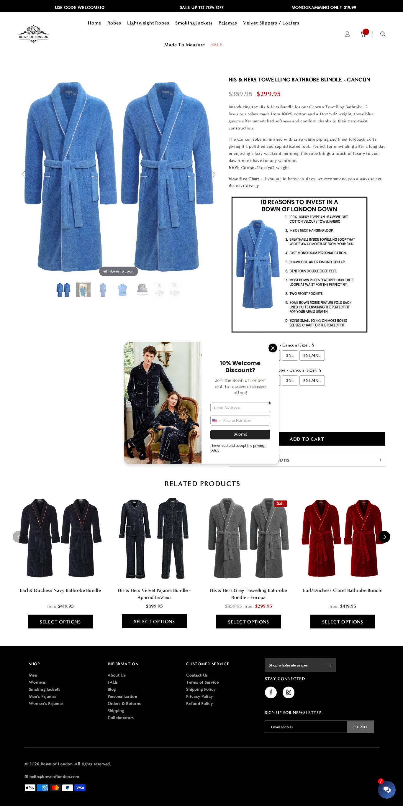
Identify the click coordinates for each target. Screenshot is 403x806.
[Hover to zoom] (119, 176)
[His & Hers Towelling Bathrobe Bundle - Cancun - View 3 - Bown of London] (104, 290)
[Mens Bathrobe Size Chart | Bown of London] (160, 290)
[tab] (201, 484)
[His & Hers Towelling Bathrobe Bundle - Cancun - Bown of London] (64, 290)
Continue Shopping (340, 97)
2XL (290, 355)
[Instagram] (288, 692)
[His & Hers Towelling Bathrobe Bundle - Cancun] (84, 290)
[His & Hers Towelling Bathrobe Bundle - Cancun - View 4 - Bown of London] (123, 290)
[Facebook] (271, 692)
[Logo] (41, 34)
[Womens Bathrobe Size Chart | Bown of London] (175, 290)
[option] (68, 8)
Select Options (60, 622)
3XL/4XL (312, 355)
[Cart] (363, 34)
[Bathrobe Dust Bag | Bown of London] (143, 290)
